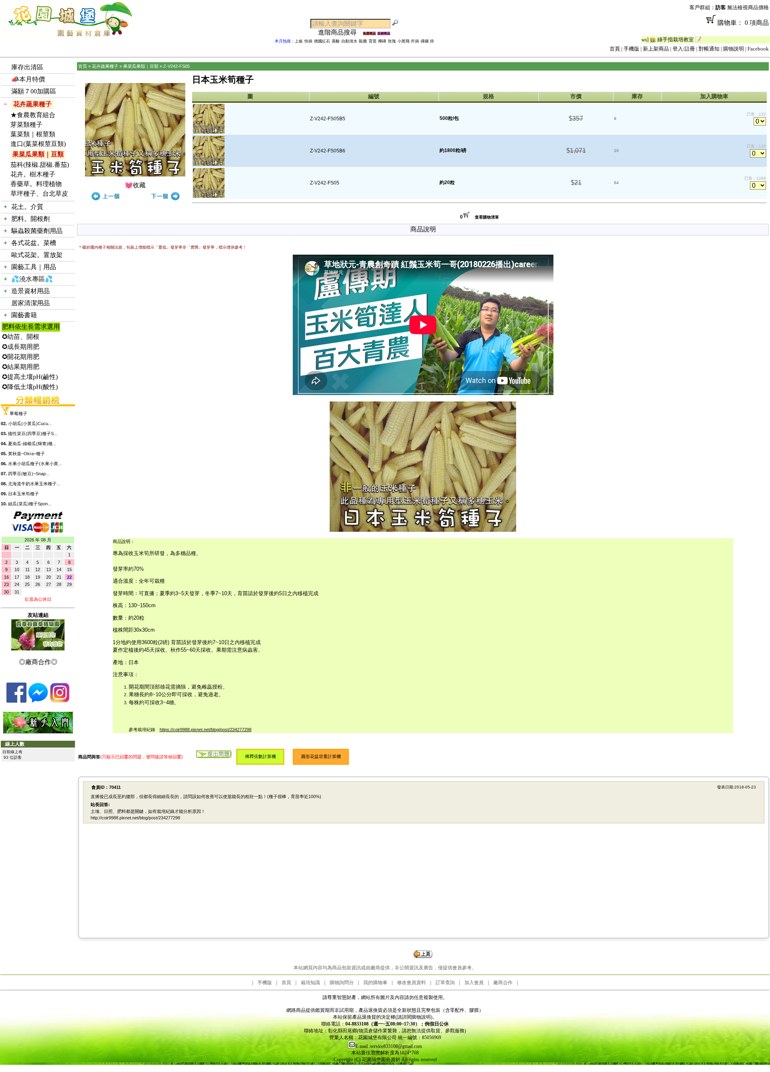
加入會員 (474, 982)
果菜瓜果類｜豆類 (38, 154)
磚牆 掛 (427, 41)
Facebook (758, 49)
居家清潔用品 (30, 303)
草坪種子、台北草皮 (39, 193)
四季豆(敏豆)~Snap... (28, 473)
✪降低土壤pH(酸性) (30, 386)
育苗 (373, 41)
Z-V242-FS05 (176, 66)
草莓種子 (18, 413)
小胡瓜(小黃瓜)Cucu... (30, 423)
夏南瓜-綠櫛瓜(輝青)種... (32, 443)
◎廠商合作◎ (38, 662)
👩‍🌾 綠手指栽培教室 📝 (643, 39)
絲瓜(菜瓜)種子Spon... (29, 503)
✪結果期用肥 (20, 366)
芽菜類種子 (26, 124)
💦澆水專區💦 (32, 279)
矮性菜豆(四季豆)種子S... (32, 433)
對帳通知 (709, 49)
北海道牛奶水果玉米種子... (34, 483)
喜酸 (336, 41)
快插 (308, 41)
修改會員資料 (411, 982)
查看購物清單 (487, 217)
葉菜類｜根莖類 (32, 134)
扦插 (415, 41)
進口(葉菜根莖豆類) (38, 143)
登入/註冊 (684, 49)
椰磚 (382, 41)
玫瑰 (392, 41)
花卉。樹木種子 (32, 174)
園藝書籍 (24, 315)
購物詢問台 (342, 982)
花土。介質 (27, 206)
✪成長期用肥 (20, 346)
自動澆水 (349, 41)
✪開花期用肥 (20, 356)
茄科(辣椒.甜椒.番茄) (39, 164)
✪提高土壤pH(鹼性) (30, 376)
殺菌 (363, 41)
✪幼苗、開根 (20, 336)
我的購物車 (375, 982)
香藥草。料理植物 (36, 183)
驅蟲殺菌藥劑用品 (37, 230)
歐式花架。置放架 (37, 254)
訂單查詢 (445, 982)
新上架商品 (656, 49)
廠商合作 (503, 982)
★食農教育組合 (32, 114)
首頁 (615, 49)
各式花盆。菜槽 (33, 242)
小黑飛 (403, 41)
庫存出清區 (27, 67)
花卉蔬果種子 (32, 104)
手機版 (631, 49)
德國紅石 (322, 41)
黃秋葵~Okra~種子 (26, 453)
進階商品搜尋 (340, 32)
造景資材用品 (30, 291)
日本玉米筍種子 (23, 493)
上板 (299, 41)
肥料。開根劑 (30, 218)
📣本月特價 (28, 79)
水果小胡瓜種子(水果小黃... (35, 463)
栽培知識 (310, 982)
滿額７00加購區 (33, 91)
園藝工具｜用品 (33, 266)
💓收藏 (135, 185)
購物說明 (733, 49)
